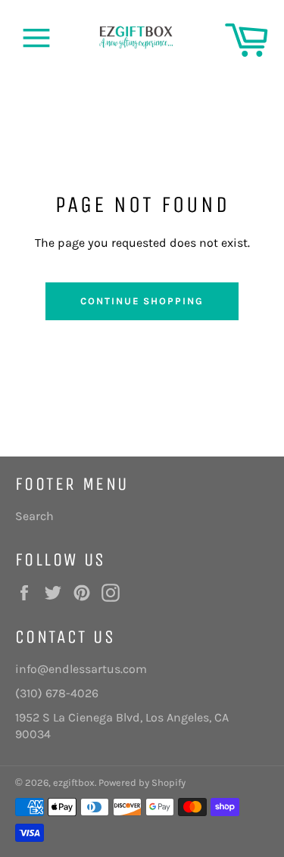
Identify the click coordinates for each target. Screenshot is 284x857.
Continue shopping (142, 301)
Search (34, 516)
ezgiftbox (74, 782)
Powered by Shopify (142, 782)
